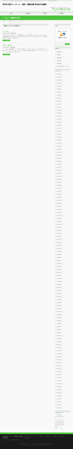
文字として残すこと (8, 45)
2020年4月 (59, 266)
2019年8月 (59, 287)
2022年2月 (59, 203)
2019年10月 (59, 281)
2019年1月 (59, 308)
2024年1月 (59, 134)
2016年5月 (59, 404)
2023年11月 (59, 140)
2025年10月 (59, 83)
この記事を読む (6, 40)
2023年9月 (59, 146)
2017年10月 (59, 353)
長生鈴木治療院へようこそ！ (63, 66)
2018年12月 (59, 311)
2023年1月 (59, 170)
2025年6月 (59, 92)
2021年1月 (59, 242)
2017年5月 (59, 368)
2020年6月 (59, 263)
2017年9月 (59, 356)
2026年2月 (59, 74)
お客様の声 (59, 60)
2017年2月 (59, 377)
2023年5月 (59, 158)
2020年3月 (59, 269)
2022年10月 (59, 179)
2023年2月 (59, 167)
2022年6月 (59, 191)
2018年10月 (59, 317)
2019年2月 (59, 305)
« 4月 (56, 428)
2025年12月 (59, 77)
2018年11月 (59, 314)
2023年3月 (59, 164)
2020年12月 (59, 245)
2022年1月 (59, 206)
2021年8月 (59, 221)
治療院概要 (59, 57)
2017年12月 (59, 347)
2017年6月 (59, 365)
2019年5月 (59, 296)
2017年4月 (59, 371)
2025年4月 (59, 98)
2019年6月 (59, 293)
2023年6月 (59, 155)
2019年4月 (59, 299)
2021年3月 (59, 236)
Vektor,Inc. (43, 445)
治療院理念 (59, 63)
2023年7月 (59, 152)
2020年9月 (59, 254)
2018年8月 (59, 323)
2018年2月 (59, 341)
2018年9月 (59, 320)
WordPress (30, 445)
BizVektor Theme (36, 445)
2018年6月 (59, 329)
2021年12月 (59, 209)
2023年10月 (59, 143)
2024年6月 (59, 122)
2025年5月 (59, 95)
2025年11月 (59, 80)
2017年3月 (59, 374)
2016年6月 (59, 401)
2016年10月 (59, 389)
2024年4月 (59, 128)
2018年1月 (59, 344)
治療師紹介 (59, 51)
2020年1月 (59, 275)
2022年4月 (59, 197)
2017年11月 (59, 350)
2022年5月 (59, 194)
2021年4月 (59, 233)
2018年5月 (59, 332)
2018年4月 (59, 335)
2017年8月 (59, 359)
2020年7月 (59, 260)
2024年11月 (59, 113)
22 (63, 423)
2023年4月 (59, 161)
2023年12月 (59, 137)
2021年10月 (59, 215)
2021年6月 (59, 227)
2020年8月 (59, 257)
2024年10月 (59, 116)
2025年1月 (59, 107)
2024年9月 (59, 119)
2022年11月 (59, 176)
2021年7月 (59, 224)
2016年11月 (59, 386)
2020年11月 (59, 248)
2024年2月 (59, 131)
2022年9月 (59, 182)
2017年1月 (59, 380)
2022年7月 (59, 188)
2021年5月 (59, 230)
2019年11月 (59, 278)
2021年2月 (59, 239)
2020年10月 (59, 251)
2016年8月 (59, 395)
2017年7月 (59, 362)
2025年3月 (59, 101)
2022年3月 (59, 200)
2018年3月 (59, 338)
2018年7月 (59, 326)
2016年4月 (59, 407)
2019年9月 (59, 284)
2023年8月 (59, 149)
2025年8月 (59, 89)
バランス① (5, 31)
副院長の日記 (13, 33)
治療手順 (59, 54)
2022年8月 (59, 185)
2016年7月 (59, 398)
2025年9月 (59, 86)
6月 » (61, 428)
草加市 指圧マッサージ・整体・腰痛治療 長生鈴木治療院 (25, 4)
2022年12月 (59, 173)
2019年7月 (59, 290)
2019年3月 (59, 302)
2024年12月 (59, 110)
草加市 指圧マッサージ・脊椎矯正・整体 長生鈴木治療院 (35, 443)
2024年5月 (59, 125)
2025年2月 (59, 104)
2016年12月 (59, 383)
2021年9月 (59, 218)
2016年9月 (59, 392)
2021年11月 (59, 212)
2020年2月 (59, 272)
